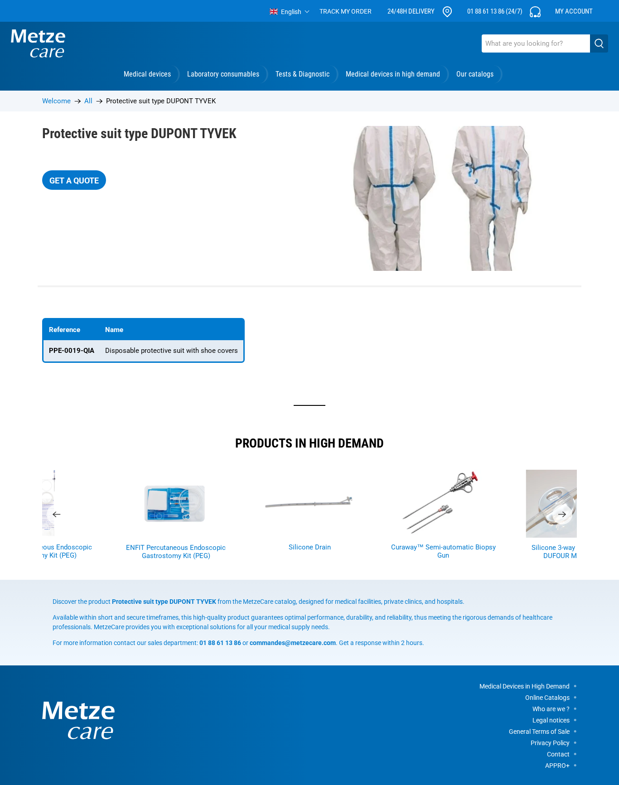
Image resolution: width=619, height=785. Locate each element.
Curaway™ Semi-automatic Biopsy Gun (443, 551)
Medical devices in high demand (393, 74)
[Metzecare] (38, 43)
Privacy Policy (550, 742)
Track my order (345, 11)
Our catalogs (474, 74)
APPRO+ (557, 765)
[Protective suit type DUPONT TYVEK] (445, 198)
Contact (558, 754)
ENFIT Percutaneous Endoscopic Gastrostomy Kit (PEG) (176, 552)
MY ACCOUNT (574, 11)
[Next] (562, 515)
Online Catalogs (547, 697)
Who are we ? (551, 709)
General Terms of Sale (539, 731)
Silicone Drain (310, 547)
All (88, 101)
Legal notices (551, 720)
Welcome (56, 101)
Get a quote (74, 180)
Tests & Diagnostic (302, 74)
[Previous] (57, 515)
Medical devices (147, 74)
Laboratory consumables (223, 74)
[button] (289, 12)
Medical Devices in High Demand (524, 686)
